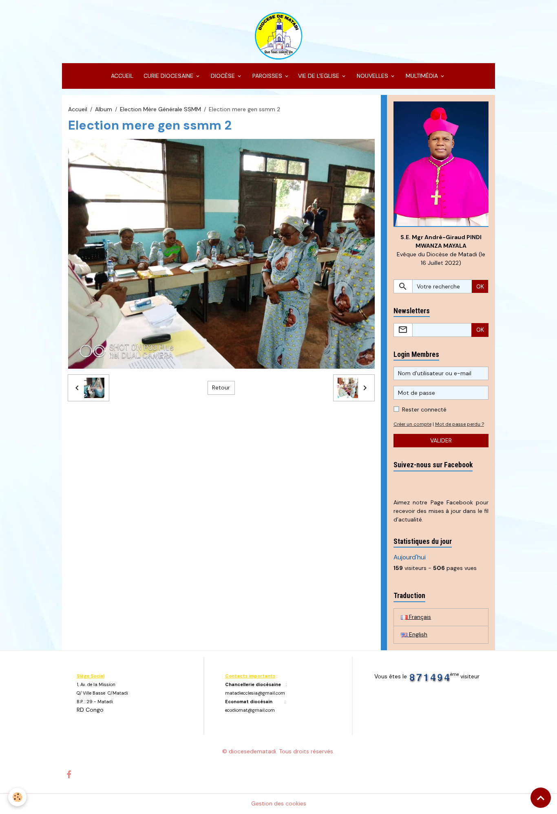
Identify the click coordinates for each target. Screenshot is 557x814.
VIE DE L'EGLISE (319, 75)
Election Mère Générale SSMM (160, 109)
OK (480, 286)
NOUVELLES (372, 75)
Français (419, 616)
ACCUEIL (121, 75)
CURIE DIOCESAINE (168, 75)
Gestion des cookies (278, 803)
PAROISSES (267, 75)
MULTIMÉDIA (422, 75)
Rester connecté (424, 409)
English (417, 634)
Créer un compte (412, 424)
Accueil (77, 109)
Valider (441, 440)
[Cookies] (17, 797)
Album (103, 109)
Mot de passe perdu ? (459, 424)
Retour (221, 387)
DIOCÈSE (223, 75)
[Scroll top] (540, 798)
